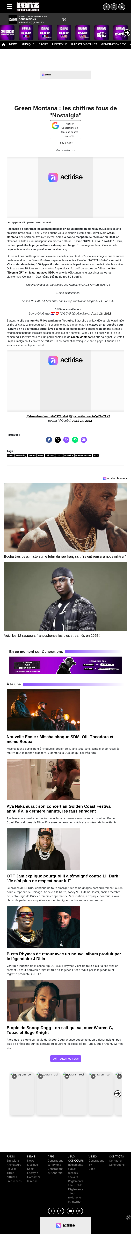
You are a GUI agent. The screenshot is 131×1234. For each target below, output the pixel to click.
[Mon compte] (121, 6)
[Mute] (64, 19)
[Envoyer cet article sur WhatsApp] (74, 441)
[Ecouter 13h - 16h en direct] (65, 665)
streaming (21, 455)
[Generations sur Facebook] (51, 1211)
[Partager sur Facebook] (48, 441)
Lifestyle (59, 44)
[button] (22, 1093)
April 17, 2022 (82, 420)
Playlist (11, 1168)
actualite (68, 455)
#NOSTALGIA (59, 416)
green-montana (83, 455)
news (40, 455)
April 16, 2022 (101, 313)
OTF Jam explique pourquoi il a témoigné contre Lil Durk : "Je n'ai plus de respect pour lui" (64, 878)
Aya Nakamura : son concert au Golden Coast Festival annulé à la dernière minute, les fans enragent (59, 808)
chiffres (50, 455)
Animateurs (14, 1164)
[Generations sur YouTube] (70, 1211)
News (13, 44)
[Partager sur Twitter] (57, 441)
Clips (92, 1168)
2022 (59, 455)
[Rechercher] (114, 6)
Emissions (13, 1160)
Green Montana (81, 337)
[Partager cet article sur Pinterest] (65, 441)
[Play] (4, 30)
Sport (43, 44)
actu (95, 455)
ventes (32, 455)
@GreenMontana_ (38, 416)
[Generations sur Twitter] (60, 1211)
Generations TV (113, 44)
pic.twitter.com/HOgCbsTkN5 (91, 416)
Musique (28, 44)
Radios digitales (84, 44)
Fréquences (14, 1181)
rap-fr (11, 455)
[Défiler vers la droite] (117, 1093)
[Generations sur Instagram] (79, 1211)
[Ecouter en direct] (106, 6)
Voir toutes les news (66, 1058)
